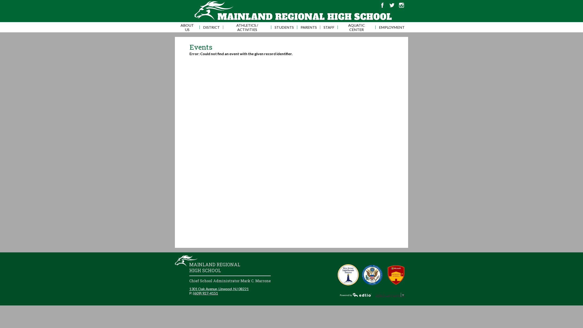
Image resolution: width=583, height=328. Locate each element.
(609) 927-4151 (205, 293)
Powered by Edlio (356, 294)
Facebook (382, 5)
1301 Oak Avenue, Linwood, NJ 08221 (219, 289)
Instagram (401, 5)
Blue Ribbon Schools (372, 275)
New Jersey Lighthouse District (348, 275)
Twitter (391, 5)
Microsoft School (396, 275)
